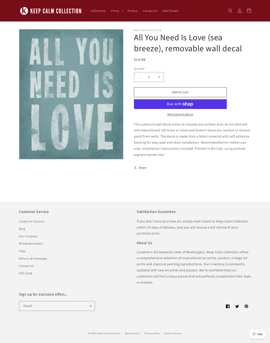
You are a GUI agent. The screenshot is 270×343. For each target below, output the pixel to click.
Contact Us (26, 266)
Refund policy (132, 333)
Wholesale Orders (31, 243)
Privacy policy (152, 333)
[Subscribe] (90, 306)
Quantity (139, 68)
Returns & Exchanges (33, 258)
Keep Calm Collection (108, 333)
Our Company (28, 236)
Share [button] (143, 167)
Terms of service (173, 333)
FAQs (22, 251)
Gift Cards (25, 273)
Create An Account (31, 221)
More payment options (180, 114)
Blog (22, 229)
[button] (117, 10)
